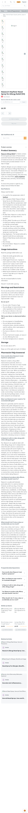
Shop (2, 11)
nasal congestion (20, 176)
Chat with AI (24, 11)
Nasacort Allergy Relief (8, 154)
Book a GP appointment (14, 11)
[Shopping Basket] (14, 2)
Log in (18, 2)
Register (24, 2)
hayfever (5, 197)
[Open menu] (5, 2)
